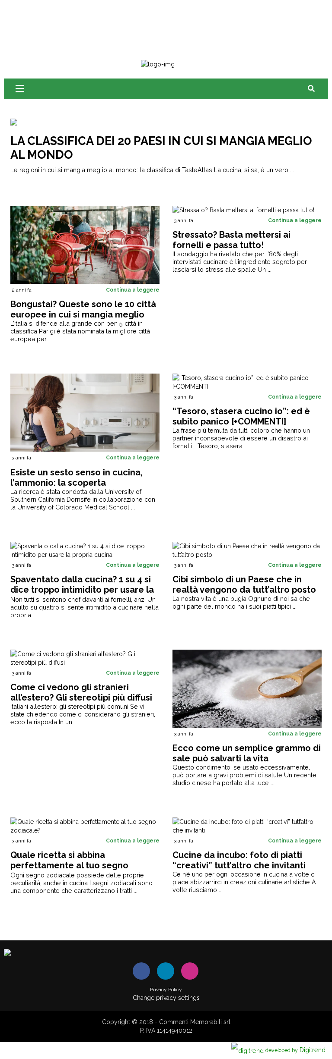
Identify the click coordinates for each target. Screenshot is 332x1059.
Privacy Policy (166, 990)
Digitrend (295, 1049)
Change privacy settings (166, 997)
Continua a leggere (133, 290)
